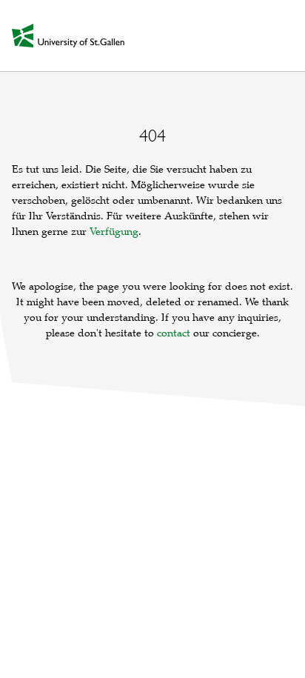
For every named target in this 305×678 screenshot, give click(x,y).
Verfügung (114, 231)
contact (173, 333)
